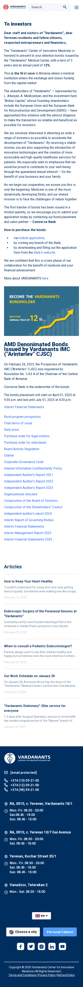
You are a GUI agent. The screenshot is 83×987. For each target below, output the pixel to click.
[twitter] (31, 946)
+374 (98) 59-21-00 (24, 790)
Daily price (11, 430)
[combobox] (45, 7)
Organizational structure (20, 494)
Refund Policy (66, 975)
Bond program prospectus (22, 417)
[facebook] (20, 946)
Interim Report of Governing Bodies (29, 520)
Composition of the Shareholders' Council (33, 507)
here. (45, 278)
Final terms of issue (18, 423)
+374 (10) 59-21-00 (24, 780)
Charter (9, 455)
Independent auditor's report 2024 (28, 513)
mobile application (31, 238)
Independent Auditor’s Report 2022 (28, 481)
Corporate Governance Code (24, 462)
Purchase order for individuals (25, 442)
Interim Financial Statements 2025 (28, 539)
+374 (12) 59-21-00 (24, 785)
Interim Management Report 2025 (27, 533)
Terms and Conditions (22, 975)
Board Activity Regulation (21, 449)
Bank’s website (44, 252)
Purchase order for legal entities (27, 436)
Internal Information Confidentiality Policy (33, 468)
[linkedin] (52, 946)
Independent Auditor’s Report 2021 (28, 475)
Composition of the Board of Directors (31, 501)
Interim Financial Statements (24, 407)
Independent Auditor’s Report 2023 (28, 488)
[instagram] (41, 946)
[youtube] (62, 946)
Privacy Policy (47, 975)
